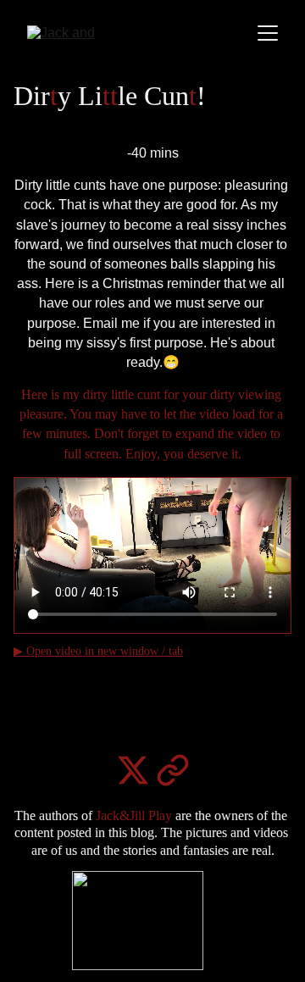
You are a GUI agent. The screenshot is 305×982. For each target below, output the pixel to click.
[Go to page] (173, 770)
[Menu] (268, 33)
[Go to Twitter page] (133, 770)
